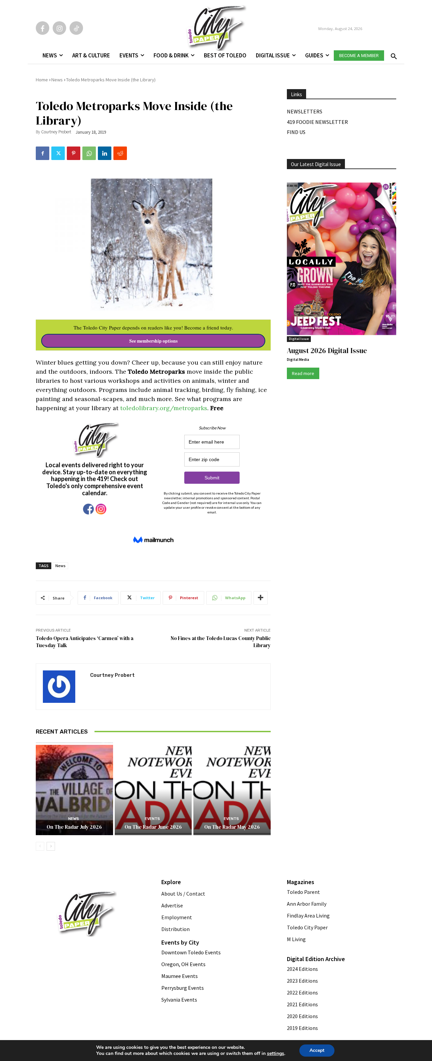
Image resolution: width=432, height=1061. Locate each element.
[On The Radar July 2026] (74, 789)
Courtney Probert (56, 132)
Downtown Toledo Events (191, 952)
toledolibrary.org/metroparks (163, 408)
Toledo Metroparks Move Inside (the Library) (111, 80)
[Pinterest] (73, 153)
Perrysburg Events (182, 987)
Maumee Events (179, 976)
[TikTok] (76, 28)
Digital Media (298, 359)
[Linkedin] (104, 153)
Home (42, 80)
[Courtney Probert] (63, 686)
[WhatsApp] (89, 153)
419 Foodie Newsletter (317, 121)
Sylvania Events (179, 999)
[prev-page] (40, 846)
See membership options (153, 341)
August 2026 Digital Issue (327, 350)
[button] (392, 54)
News (57, 80)
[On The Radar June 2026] (153, 789)
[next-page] (51, 846)
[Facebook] (42, 28)
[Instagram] (59, 28)
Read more (303, 373)
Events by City (180, 942)
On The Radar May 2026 (232, 826)
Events (152, 819)
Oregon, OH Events (183, 964)
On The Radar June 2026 (153, 826)
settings (275, 1054)
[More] (260, 598)
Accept (316, 1050)
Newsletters (304, 111)
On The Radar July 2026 (74, 826)
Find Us (296, 132)
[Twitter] (58, 153)
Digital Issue (299, 339)
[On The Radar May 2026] (232, 789)
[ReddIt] (120, 153)
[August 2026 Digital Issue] (341, 260)
